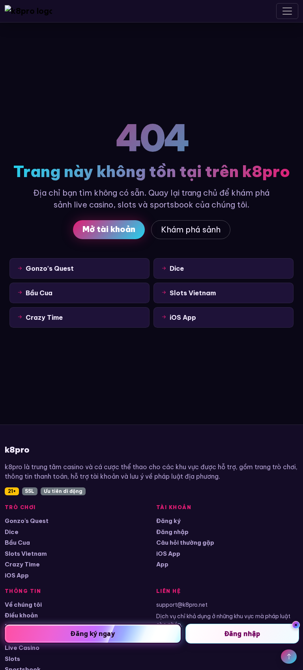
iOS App (17, 575)
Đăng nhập (172, 532)
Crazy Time (22, 564)
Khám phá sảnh (191, 229)
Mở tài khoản (108, 229)
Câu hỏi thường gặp (185, 542)
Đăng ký (168, 521)
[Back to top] (289, 656)
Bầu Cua (17, 542)
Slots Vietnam (26, 553)
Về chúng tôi (23, 604)
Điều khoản (21, 615)
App (162, 564)
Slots (12, 658)
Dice (12, 532)
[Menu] (287, 11)
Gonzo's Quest (27, 521)
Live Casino (22, 647)
